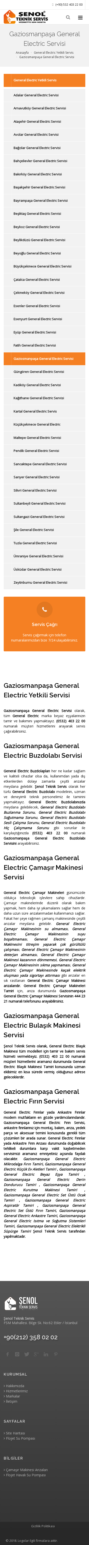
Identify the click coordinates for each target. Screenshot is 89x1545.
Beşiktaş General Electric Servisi (37, 213)
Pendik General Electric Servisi (36, 450)
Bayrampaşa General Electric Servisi (41, 200)
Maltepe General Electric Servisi (37, 437)
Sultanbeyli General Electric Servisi (40, 503)
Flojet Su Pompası (20, 1438)
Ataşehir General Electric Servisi (37, 121)
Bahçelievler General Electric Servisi (40, 161)
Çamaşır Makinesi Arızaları (26, 1469)
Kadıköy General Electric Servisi (37, 385)
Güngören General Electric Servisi (39, 371)
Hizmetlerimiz (16, 1391)
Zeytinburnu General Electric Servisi (40, 582)
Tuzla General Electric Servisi (35, 543)
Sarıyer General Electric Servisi (37, 477)
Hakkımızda (14, 1385)
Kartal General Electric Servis (35, 411)
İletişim (11, 1401)
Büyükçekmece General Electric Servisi (42, 266)
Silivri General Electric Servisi (35, 490)
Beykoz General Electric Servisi (37, 227)
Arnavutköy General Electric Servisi (40, 108)
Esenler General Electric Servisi (37, 306)
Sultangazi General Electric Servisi (39, 516)
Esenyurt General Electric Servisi (38, 319)
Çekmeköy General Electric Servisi (39, 292)
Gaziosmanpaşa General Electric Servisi (43, 358)
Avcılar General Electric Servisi (36, 134)
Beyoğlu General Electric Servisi (37, 253)
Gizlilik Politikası (43, 1526)
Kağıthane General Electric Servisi (39, 398)
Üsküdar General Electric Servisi (38, 569)
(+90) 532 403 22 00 (69, 4)
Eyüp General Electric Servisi (35, 332)
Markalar (12, 1396)
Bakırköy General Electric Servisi (38, 174)
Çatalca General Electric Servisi (37, 279)
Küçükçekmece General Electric (37, 424)
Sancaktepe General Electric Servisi (40, 464)
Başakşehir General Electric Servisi (39, 187)
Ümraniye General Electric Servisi (38, 556)
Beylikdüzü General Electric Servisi (39, 240)
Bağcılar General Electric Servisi (37, 148)
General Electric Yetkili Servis (35, 80)
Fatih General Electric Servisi (35, 345)
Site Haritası (15, 1433)
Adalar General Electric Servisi (36, 95)
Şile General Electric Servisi (34, 529)
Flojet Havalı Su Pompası (25, 1475)
